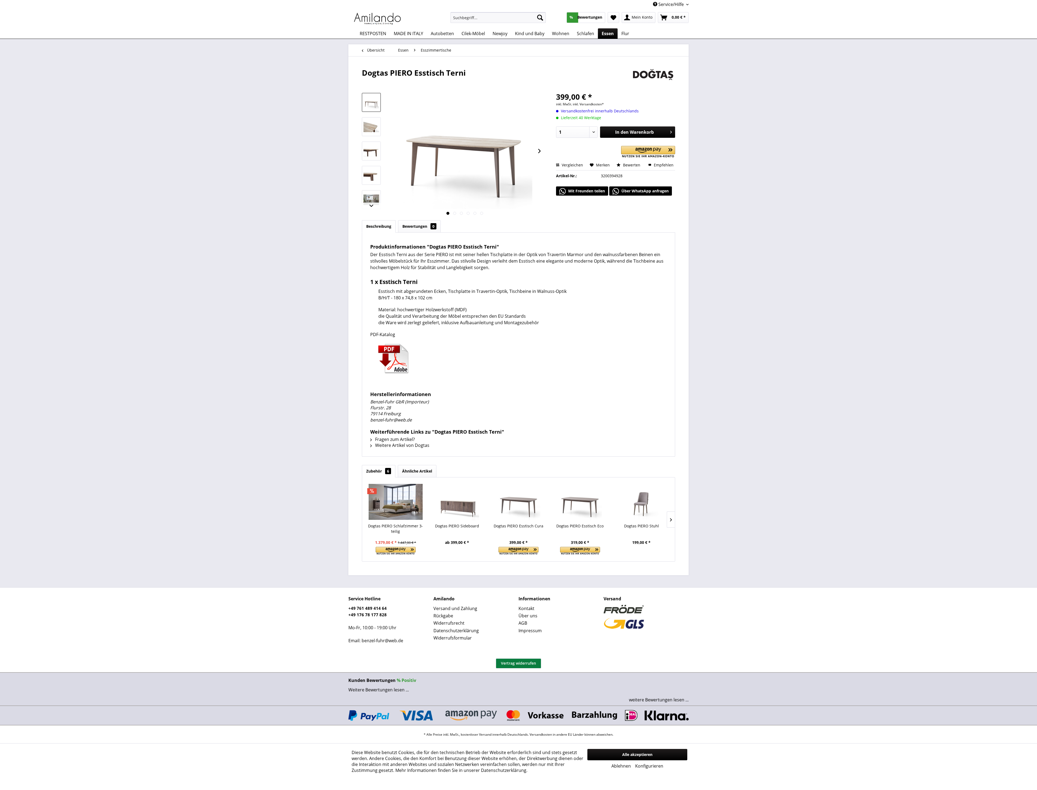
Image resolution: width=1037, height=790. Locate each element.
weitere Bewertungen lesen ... (659, 700)
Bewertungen (418, 226)
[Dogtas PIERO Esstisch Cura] (518, 502)
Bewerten (631, 165)
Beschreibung (378, 226)
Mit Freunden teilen (586, 190)
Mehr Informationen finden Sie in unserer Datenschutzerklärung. (461, 770)
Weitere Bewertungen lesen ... (378, 690)
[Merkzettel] (613, 17)
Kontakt (526, 608)
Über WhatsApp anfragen (644, 190)
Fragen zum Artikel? (394, 439)
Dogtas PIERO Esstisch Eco (580, 525)
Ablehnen (621, 766)
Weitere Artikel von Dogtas (401, 445)
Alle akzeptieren (637, 754)
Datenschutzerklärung (456, 631)
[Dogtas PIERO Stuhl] (641, 502)
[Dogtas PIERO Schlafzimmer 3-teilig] (396, 502)
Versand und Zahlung (455, 608)
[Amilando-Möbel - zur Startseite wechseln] (377, 19)
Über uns (527, 616)
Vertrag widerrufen (518, 663)
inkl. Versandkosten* (588, 104)
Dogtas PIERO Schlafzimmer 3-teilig (395, 528)
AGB (522, 623)
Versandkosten (541, 734)
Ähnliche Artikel (417, 471)
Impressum (530, 631)
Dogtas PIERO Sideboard (457, 525)
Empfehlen (663, 165)
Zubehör (377, 471)
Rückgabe (443, 616)
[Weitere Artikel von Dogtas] (653, 78)
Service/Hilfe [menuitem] (671, 4)
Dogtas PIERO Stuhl (641, 525)
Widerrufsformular (452, 638)
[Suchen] (540, 17)
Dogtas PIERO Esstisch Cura (518, 525)
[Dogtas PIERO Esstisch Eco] (580, 502)
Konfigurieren (649, 766)
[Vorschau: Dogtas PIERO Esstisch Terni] (371, 102)
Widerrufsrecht (448, 623)
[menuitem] (498, 17)
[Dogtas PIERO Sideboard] (457, 502)
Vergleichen (572, 165)
